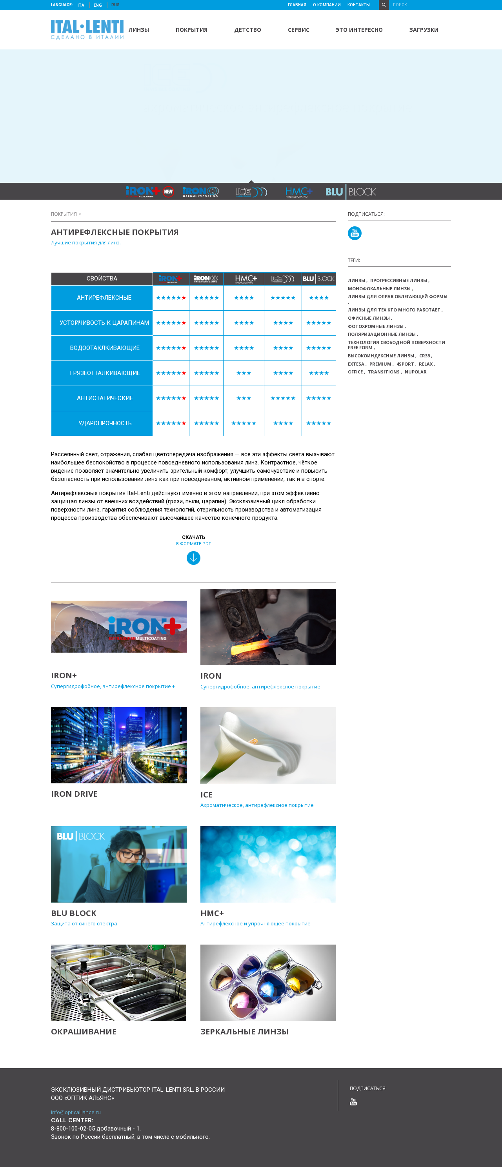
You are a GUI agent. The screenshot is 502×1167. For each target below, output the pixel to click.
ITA (81, 5)
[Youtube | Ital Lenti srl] (355, 233)
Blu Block (73, 913)
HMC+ (212, 913)
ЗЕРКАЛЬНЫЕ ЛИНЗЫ (244, 1031)
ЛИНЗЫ (138, 29)
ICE (206, 794)
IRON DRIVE (74, 793)
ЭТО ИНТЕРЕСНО (359, 29)
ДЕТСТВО (247, 29)
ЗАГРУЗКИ (423, 29)
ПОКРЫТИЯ (191, 29)
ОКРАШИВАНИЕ (83, 1031)
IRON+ (64, 675)
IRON (211, 675)
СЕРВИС (298, 29)
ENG (98, 5)
